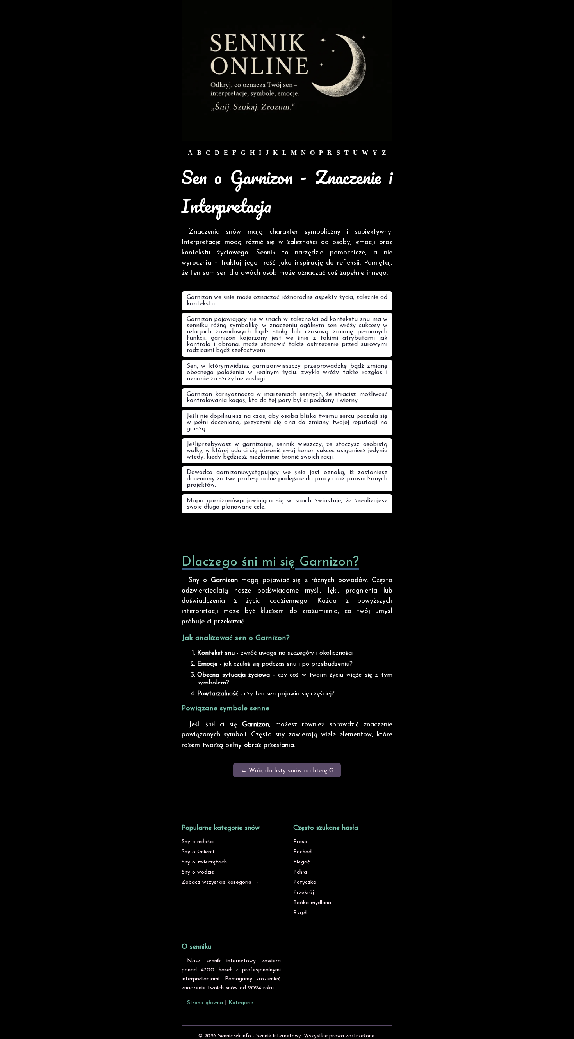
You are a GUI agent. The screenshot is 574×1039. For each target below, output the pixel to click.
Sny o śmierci (198, 852)
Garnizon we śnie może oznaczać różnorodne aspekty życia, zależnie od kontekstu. (287, 300)
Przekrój (303, 893)
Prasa (300, 842)
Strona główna (205, 1003)
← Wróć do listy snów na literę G (287, 771)
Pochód (302, 852)
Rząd (300, 913)
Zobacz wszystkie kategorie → (220, 882)
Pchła (300, 872)
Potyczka (304, 882)
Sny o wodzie (198, 872)
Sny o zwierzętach (204, 862)
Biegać (301, 862)
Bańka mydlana (312, 903)
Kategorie (240, 1003)
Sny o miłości (198, 842)
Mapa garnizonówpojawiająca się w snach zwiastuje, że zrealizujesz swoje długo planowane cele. (287, 504)
